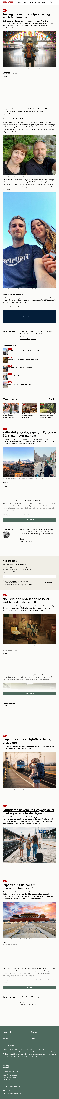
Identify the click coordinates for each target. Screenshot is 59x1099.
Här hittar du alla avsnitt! (11, 307)
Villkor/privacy (8, 1076)
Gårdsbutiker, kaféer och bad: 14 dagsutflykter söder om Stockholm (47, 415)
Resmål (20, 2)
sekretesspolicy (8, 585)
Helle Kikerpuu (7, 72)
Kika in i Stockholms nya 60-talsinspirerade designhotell (29, 415)
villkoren (19, 581)
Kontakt (5, 1021)
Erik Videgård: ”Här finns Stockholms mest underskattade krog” (10, 415)
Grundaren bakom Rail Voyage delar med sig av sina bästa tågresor (25, 375)
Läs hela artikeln (29, 519)
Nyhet (4, 10)
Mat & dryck (37, 2)
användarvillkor (17, 585)
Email (4, 576)
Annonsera (5, 1024)
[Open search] (51, 2)
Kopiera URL (5, 76)
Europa (5, 428)
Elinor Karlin (6, 482)
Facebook (33, 1024)
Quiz (43, 2)
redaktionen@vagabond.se (28, 339)
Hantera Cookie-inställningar (12, 1079)
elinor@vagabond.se (26, 541)
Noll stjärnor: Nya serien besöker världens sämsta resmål (23, 359)
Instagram (33, 1021)
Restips (25, 2)
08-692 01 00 (9, 1065)
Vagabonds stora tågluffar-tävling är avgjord (20, 367)
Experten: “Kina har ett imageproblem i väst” (20, 384)
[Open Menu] (55, 2)
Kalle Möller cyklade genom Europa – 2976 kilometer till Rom (24, 350)
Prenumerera (48, 582)
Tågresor (30, 2)
